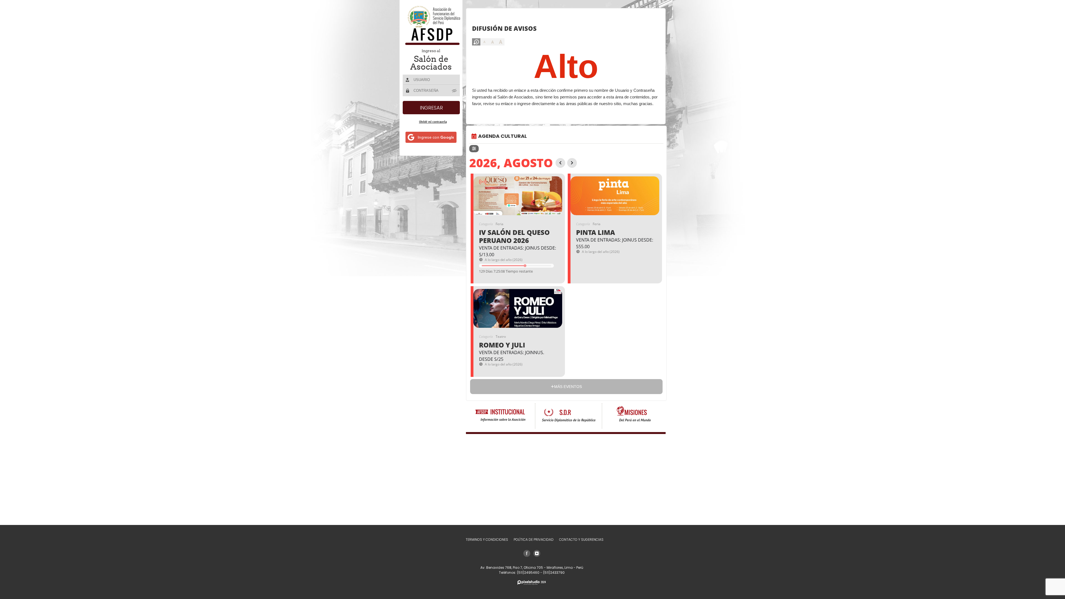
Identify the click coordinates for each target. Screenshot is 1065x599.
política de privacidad (534, 539)
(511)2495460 (528, 572)
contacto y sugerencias (581, 539)
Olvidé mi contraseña (433, 122)
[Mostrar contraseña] (454, 90)
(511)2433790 (554, 572)
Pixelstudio (532, 582)
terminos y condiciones (487, 539)
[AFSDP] (431, 43)
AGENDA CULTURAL (502, 136)
